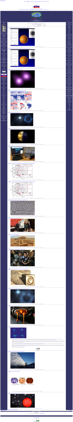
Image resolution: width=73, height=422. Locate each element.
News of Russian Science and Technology (4, 39)
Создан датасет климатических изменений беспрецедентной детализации (18, 90)
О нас (29, 1)
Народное (4, 88)
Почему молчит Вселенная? (4, 41)
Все (3, 114)
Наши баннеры (4, 112)
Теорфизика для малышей (51, 9)
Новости (33, 1)
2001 (69, 105)
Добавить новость (70, 410)
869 (15, 409)
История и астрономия (3, 46)
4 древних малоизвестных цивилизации (14, 234)
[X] (39, 348)
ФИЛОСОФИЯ (69, 62)
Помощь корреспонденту (3, 410)
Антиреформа (3, 60)
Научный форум (4, 24)
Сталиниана (69, 76)
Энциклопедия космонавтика (4, 33)
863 (10, 409)
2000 (69, 106)
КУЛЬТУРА (69, 52)
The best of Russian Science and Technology (3, 120)
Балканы (69, 30)
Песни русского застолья (4, 87)
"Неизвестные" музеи (69, 58)
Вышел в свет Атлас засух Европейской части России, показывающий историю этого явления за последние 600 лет (22, 163)
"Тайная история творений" (69, 47)
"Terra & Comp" (41, 9)
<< (7, 409)
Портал (25, 1)
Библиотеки (4, 106)
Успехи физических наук (4, 53)
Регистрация (45, 1)
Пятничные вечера (69, 86)
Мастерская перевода (69, 92)
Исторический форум (69, 83)
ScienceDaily (3, 55)
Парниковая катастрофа (4, 42)
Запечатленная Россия (69, 75)
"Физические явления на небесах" (22, 9)
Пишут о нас (3, 96)
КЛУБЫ (69, 85)
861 (8, 409)
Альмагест (4, 47)
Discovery (4, 56)
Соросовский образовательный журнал (4, 62)
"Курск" (69, 28)
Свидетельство (35, 23)
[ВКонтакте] (36, 348)
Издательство (69, 40)
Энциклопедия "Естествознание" (4, 35)
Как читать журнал (4, 95)
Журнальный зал (4, 36)
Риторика (69, 59)
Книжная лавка (36, 1)
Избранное (4, 105)
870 (16, 409)
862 (9, 409)
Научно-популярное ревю (45, 9)
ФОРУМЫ (69, 77)
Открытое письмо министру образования (4, 59)
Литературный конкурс (69, 96)
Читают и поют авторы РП (4, 83)
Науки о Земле (3, 64)
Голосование (39, 1)
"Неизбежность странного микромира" (30, 9)
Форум (69, 103)
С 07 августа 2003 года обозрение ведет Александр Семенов (36, 20)
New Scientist (3, 54)
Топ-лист (42, 1)
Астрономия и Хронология (69, 73)
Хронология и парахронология (3, 45)
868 (14, 409)
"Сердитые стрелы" (69, 51)
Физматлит (4, 37)
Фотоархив (4, 107)
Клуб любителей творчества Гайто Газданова (69, 89)
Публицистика (69, 27)
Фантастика (69, 102)
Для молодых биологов (4, 77)
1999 (69, 107)
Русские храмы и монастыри (69, 60)
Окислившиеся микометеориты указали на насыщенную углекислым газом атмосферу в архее (20, 27)
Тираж (4, 97)
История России (69, 68)
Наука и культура (4, 48)
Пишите (31, 1)
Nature (4, 52)
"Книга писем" (69, 48)
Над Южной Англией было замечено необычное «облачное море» (17, 351)
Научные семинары (4, 40)
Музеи (4, 85)
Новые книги (69, 38)
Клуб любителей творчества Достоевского (69, 88)
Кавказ (69, 29)
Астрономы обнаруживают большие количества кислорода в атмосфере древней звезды (19, 288)
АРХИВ (69, 104)
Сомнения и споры (69, 37)
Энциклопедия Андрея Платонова (69, 91)
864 (11, 409)
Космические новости (3, 32)
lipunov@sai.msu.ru (43, 413)
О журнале (4, 94)
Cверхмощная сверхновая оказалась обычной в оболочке (16, 69)
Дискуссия (48, 1)
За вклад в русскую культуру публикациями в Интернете (69, 95)
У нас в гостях (69, 39)
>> (17, 409)
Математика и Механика (4, 65)
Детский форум (69, 84)
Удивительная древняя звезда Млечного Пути (15, 112)
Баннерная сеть (4, 111)
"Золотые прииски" (69, 50)
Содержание (27, 1)
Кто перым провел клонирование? (4, 44)
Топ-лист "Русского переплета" (4, 110)
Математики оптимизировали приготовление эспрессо (16, 305)
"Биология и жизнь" (37, 9)
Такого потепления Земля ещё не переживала (15, 371)
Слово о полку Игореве (69, 70)
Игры (3, 86)
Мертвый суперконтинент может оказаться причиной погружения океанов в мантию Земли (20, 128)
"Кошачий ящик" (69, 49)
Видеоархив (69, 61)
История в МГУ (69, 69)
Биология (4, 63)
